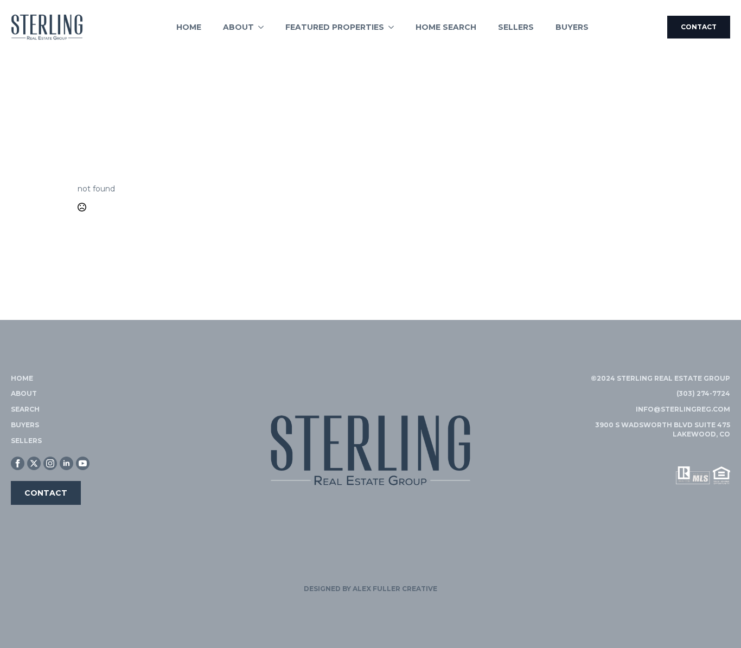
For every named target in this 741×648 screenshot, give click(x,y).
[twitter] (34, 463)
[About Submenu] (264, 27)
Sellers (516, 27)
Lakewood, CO (701, 434)
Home (188, 27)
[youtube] (83, 463)
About (238, 27)
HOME (22, 378)
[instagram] (50, 463)
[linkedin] (66, 463)
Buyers (572, 27)
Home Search (446, 27)
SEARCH (25, 409)
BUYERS (25, 425)
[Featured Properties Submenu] (394, 27)
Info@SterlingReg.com (683, 409)
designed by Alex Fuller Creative (370, 589)
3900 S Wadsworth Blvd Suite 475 (662, 425)
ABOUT (24, 393)
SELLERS (26, 441)
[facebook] (17, 463)
